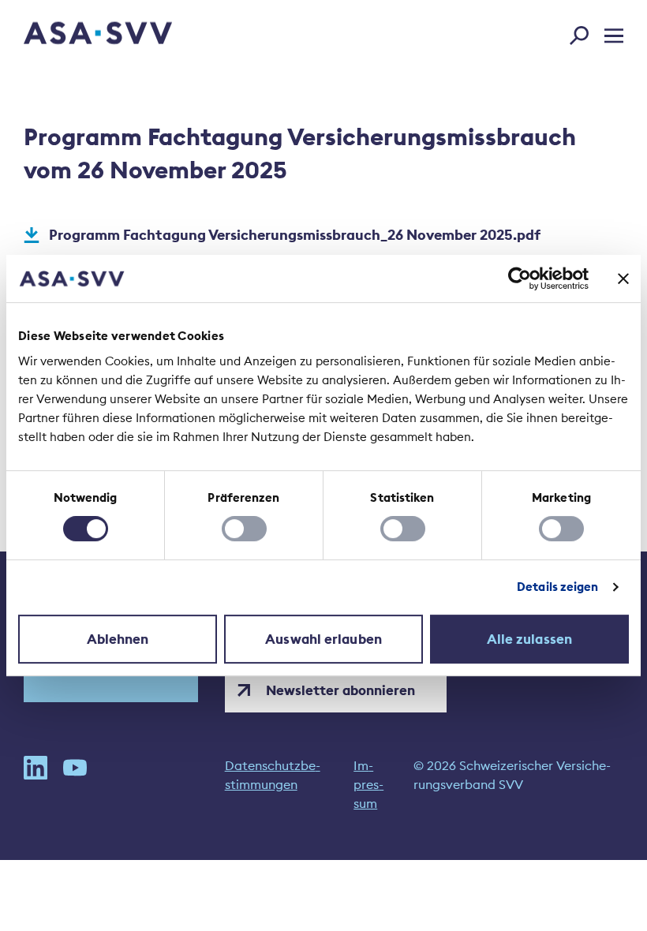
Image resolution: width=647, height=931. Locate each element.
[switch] (244, 528)
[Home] (70, 35)
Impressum (368, 784)
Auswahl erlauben (323, 639)
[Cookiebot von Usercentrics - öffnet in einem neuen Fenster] (520, 278)
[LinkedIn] (35, 784)
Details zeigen (557, 586)
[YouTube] (75, 784)
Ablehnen (118, 639)
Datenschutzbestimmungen (272, 774)
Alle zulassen (529, 639)
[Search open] (584, 32)
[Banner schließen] (623, 278)
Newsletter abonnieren (340, 690)
